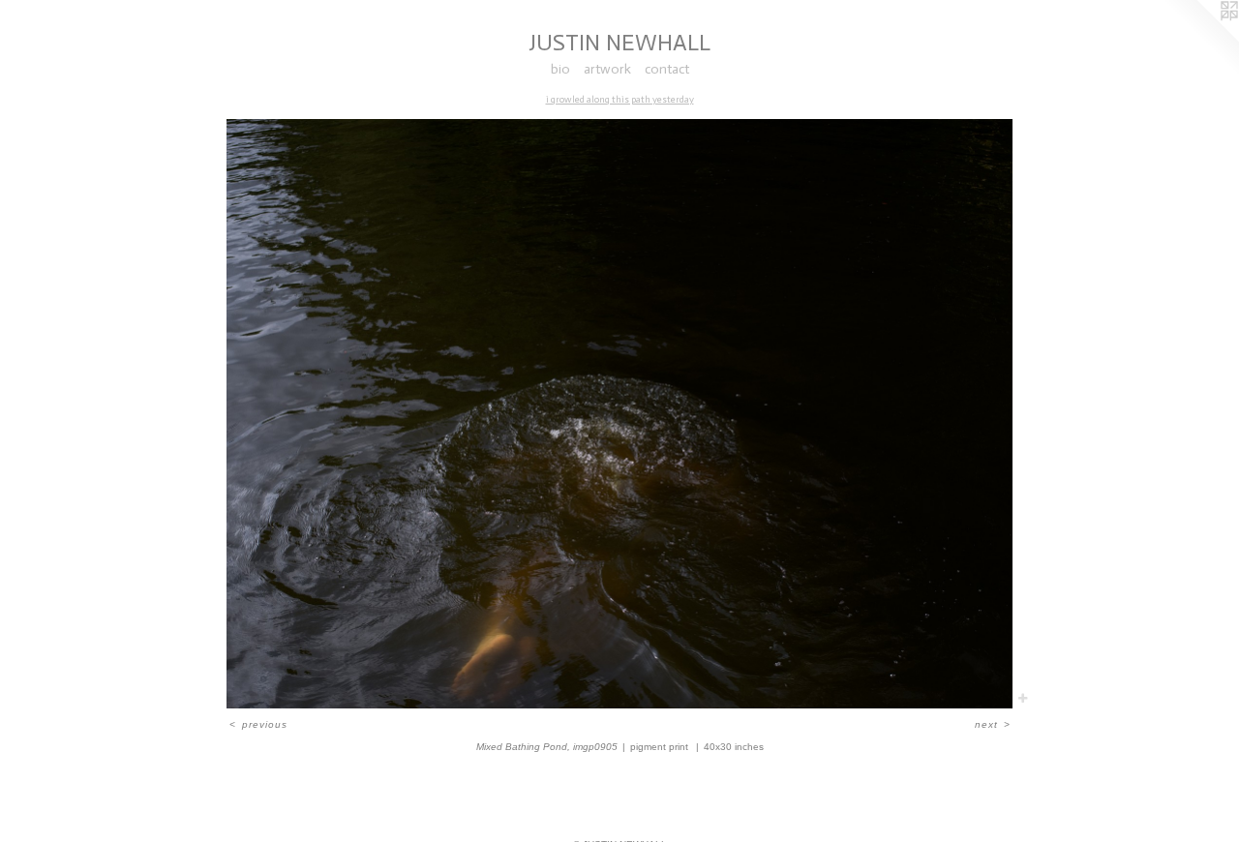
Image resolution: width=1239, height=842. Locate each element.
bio (560, 69)
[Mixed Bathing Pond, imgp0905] (619, 413)
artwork (607, 69)
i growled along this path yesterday (620, 99)
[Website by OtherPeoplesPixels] (1200, 38)
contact (667, 69)
